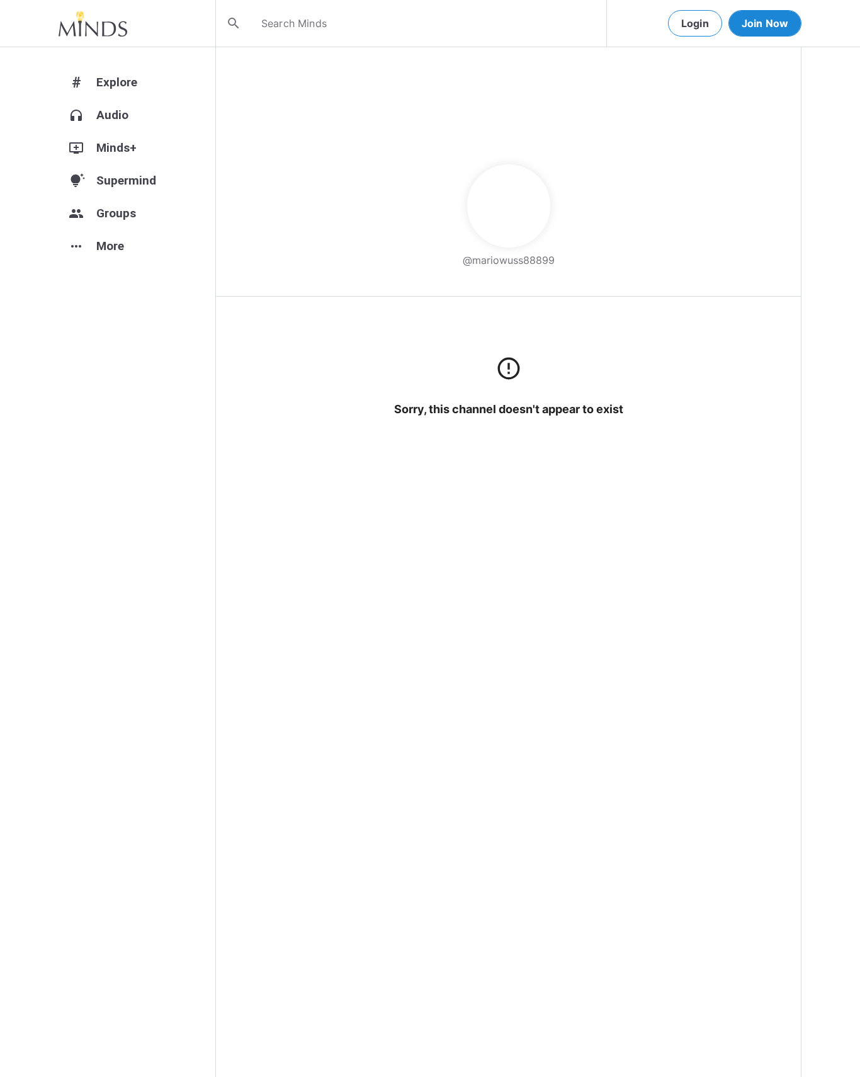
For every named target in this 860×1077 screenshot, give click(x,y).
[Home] (93, 23)
